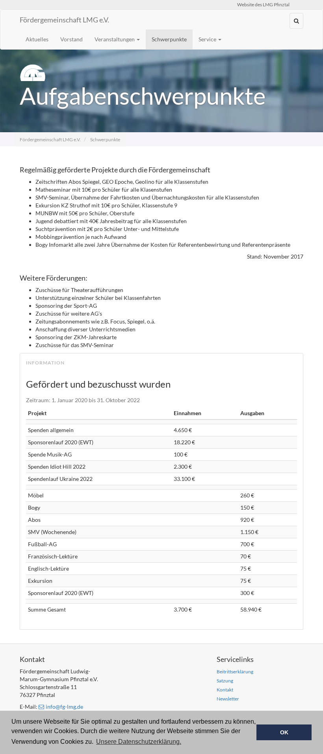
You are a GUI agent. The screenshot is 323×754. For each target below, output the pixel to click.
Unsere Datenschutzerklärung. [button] (138, 741)
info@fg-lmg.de (64, 706)
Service (208, 39)
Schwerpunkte (169, 39)
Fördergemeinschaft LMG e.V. (64, 19)
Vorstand (71, 39)
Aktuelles (37, 39)
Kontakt (225, 690)
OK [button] (284, 732)
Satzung (225, 681)
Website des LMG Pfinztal (263, 4)
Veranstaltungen (115, 39)
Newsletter (228, 699)
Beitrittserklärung (235, 672)
